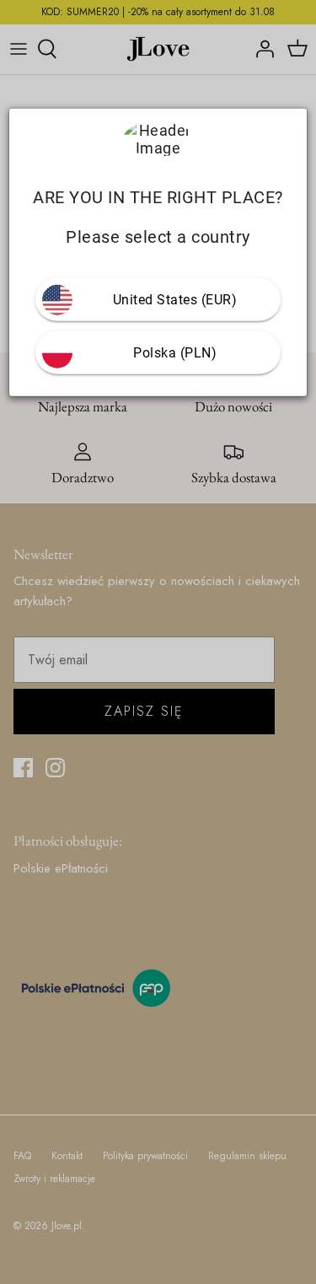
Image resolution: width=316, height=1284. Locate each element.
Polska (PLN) (175, 353)
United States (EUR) (175, 300)
